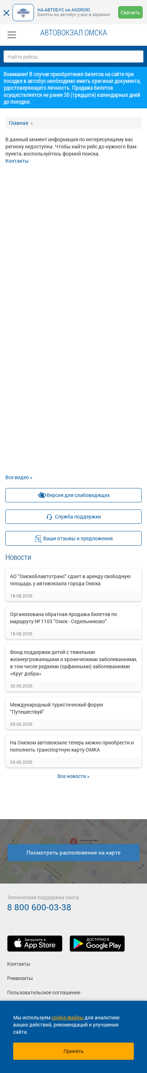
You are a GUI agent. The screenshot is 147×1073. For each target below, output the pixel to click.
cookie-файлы (67, 1017)
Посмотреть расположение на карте (73, 852)
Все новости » (73, 776)
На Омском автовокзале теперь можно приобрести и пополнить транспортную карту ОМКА (72, 746)
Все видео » (18, 477)
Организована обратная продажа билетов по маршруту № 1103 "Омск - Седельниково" (63, 618)
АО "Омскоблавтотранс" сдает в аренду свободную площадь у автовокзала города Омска (70, 580)
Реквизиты (20, 978)
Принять (74, 1051)
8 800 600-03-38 (39, 907)
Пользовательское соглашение (43, 992)
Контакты (17, 160)
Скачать (130, 12)
